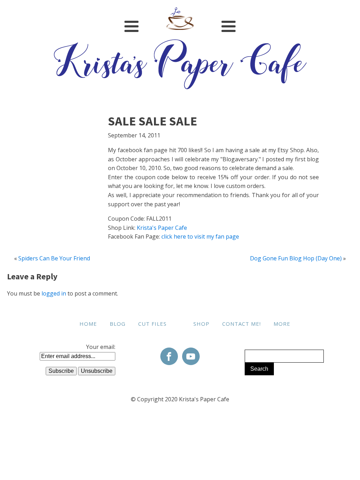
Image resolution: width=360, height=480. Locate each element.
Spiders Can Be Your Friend (54, 258)
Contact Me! (241, 323)
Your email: (100, 347)
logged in (53, 293)
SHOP (201, 323)
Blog (118, 323)
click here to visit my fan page (200, 236)
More (282, 323)
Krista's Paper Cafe (162, 228)
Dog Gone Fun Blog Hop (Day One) (296, 258)
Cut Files (152, 323)
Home (88, 323)
